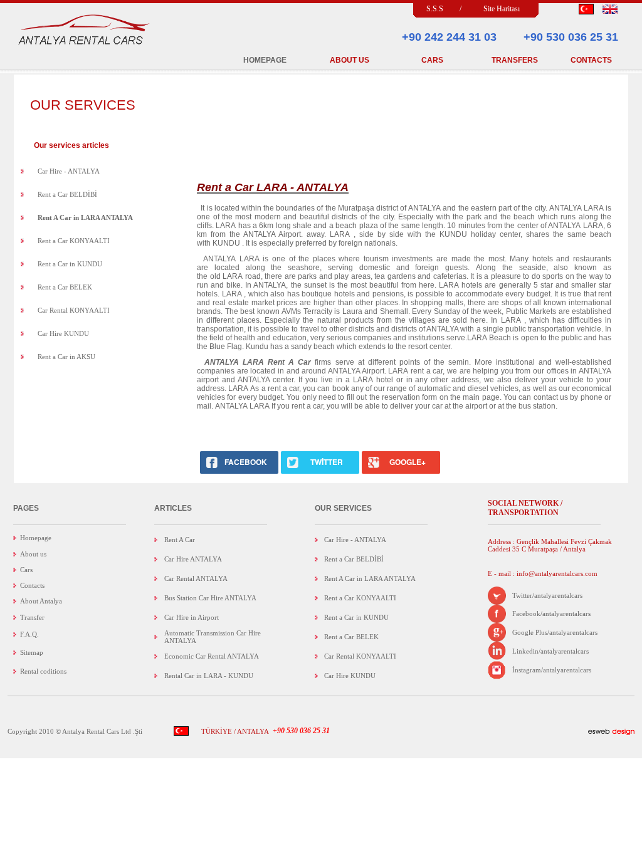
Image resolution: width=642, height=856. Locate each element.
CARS (432, 60)
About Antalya (41, 601)
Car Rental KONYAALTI (74, 310)
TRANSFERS (515, 60)
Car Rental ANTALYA (196, 578)
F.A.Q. (29, 634)
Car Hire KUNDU (63, 333)
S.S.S (434, 8)
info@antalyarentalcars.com (556, 573)
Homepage (35, 537)
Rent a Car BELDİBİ (67, 194)
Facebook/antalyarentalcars (551, 613)
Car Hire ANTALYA (193, 559)
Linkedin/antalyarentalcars (550, 651)
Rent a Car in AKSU (66, 356)
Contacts (32, 585)
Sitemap (31, 652)
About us (33, 554)
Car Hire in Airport (191, 617)
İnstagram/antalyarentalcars (551, 670)
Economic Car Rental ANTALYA (211, 656)
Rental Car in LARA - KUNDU (208, 675)
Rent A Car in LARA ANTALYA (370, 578)
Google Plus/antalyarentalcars (554, 632)
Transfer (32, 617)
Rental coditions (43, 671)
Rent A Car (179, 539)
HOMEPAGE (265, 60)
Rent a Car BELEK (65, 287)
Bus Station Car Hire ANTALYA (210, 598)
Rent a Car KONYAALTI (74, 240)
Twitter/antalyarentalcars (547, 595)
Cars (26, 569)
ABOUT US (349, 60)
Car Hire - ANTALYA (69, 171)
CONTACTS (591, 60)
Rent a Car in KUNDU (70, 264)
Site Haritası (501, 8)
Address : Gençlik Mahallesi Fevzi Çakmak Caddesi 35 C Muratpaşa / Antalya (550, 545)
